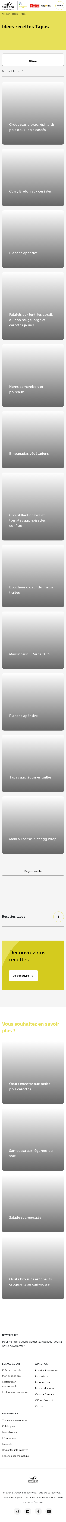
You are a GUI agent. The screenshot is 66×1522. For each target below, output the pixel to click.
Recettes (14, 14)
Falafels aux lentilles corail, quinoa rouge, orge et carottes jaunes (31, 319)
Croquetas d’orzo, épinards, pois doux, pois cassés (32, 127)
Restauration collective (15, 1392)
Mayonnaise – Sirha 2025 (29, 654)
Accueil (5, 14)
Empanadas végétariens (29, 453)
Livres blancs (9, 1432)
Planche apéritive (23, 253)
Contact (39, 1406)
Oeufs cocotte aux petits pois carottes (29, 1086)
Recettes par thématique (16, 1455)
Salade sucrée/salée (25, 1217)
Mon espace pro (11, 1375)
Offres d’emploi (44, 1400)
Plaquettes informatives (15, 1449)
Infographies (9, 1438)
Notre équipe (42, 1382)
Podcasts (7, 1444)
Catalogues (8, 1426)
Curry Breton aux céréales (30, 191)
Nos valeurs (42, 1376)
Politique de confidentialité (40, 1497)
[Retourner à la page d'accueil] (10, 5)
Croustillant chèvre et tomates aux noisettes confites (27, 520)
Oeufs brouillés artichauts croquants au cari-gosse (30, 1281)
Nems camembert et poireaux (26, 389)
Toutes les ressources (14, 1420)
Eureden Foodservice (47, 1370)
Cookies (38, 1502)
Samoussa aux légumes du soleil (31, 1153)
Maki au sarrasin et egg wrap (32, 839)
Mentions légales (13, 1497)
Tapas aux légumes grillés (30, 777)
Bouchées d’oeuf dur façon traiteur (31, 590)
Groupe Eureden (44, 1394)
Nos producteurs (44, 1388)
